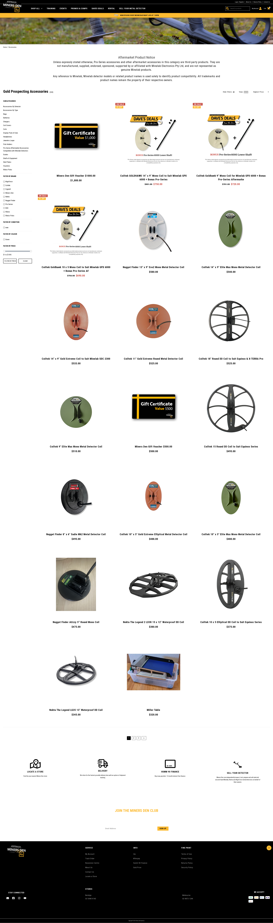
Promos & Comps (79, 8)
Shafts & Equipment (10, 158)
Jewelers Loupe (8, 140)
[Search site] (227, 8)
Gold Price (137, 867)
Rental (111, 8)
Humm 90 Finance (140, 863)
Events (63, 8)
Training (51, 8)
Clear (25, 261)
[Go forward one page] (144, 738)
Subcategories (9, 101)
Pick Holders (7, 144)
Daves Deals (98, 8)
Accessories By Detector (12, 106)
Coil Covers (7, 125)
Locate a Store (91, 876)
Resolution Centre (92, 863)
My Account (89, 854)
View (241, 92)
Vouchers (6, 166)
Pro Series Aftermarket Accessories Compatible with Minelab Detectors (16, 149)
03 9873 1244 (187, 899)
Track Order (89, 859)
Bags (5, 114)
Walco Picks (7, 170)
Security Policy (187, 867)
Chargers (6, 121)
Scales (5, 154)
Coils (5, 129)
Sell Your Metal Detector (132, 8)
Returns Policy (257, 2)
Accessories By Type (10, 110)
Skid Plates (7, 162)
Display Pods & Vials (10, 133)
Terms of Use (186, 854)
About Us (248, 2)
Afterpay (136, 859)
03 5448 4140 (90, 899)
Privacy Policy (186, 859)
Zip (134, 854)
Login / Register (239, 2)
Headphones (7, 137)
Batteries (6, 118)
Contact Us (267, 2)
